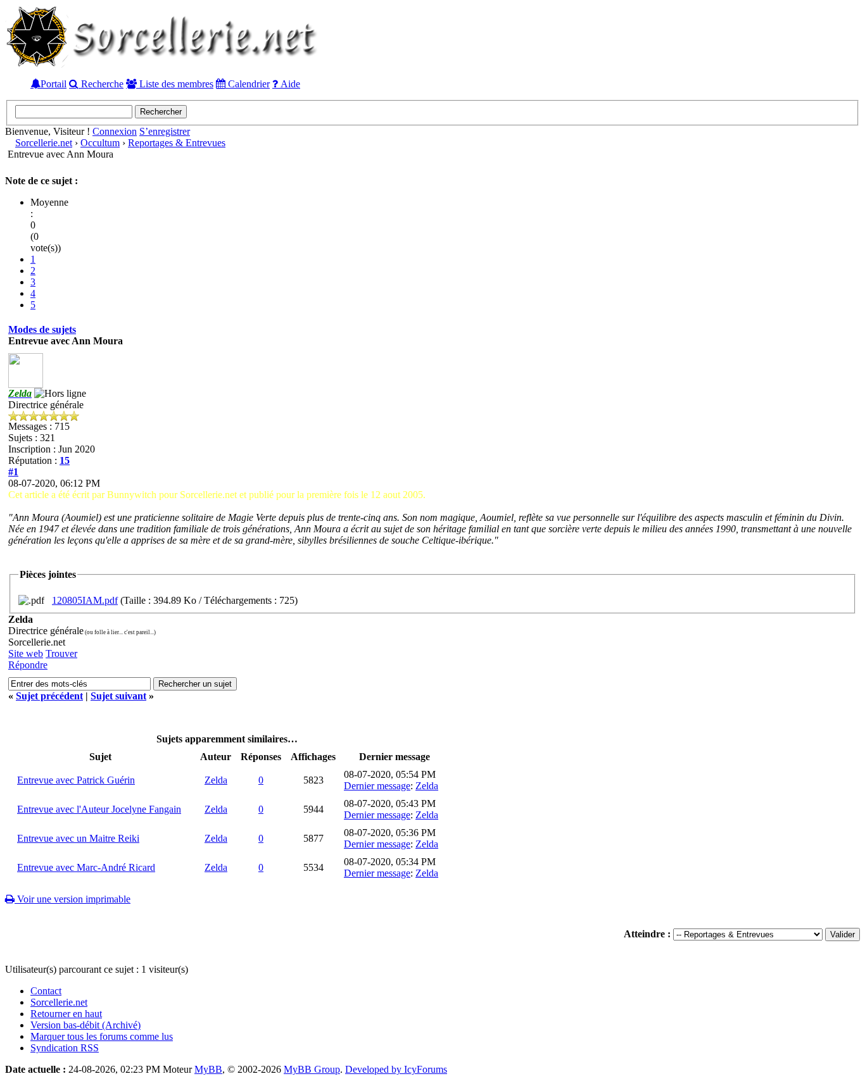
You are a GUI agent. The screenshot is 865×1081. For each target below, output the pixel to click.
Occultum (100, 142)
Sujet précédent (49, 695)
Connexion (114, 131)
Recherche (101, 83)
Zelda (216, 780)
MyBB (208, 1069)
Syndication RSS (64, 1047)
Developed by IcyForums (396, 1069)
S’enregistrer (164, 131)
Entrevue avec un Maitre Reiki (78, 838)
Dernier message (377, 785)
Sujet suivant (118, 695)
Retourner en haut (66, 1013)
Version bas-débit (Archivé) (85, 1025)
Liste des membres (175, 83)
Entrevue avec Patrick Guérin (76, 780)
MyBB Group (312, 1069)
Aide (289, 83)
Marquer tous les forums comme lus (101, 1036)
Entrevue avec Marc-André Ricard (86, 867)
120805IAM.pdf (85, 600)
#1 (13, 471)
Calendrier (247, 83)
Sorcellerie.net (43, 142)
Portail (53, 83)
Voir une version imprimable (72, 899)
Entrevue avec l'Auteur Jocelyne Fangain (99, 809)
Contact (45, 990)
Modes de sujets (42, 329)
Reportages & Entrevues (176, 142)
